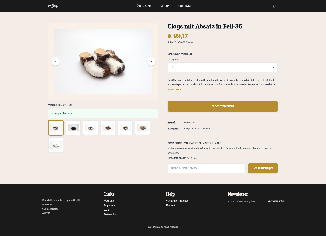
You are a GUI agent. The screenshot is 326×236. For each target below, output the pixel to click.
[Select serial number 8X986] (55, 145)
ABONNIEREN (275, 201)
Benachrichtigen (263, 168)
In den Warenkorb (222, 106)
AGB (106, 210)
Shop (165, 6)
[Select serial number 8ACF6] (73, 127)
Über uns (144, 6)
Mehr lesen (174, 90)
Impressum (110, 205)
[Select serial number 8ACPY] (90, 127)
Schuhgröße (173, 60)
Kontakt (184, 6)
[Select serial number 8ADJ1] (142, 127)
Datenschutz (111, 214)
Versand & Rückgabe (177, 200)
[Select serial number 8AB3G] (55, 127)
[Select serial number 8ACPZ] (107, 127)
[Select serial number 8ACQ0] (125, 127)
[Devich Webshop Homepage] (53, 6)
